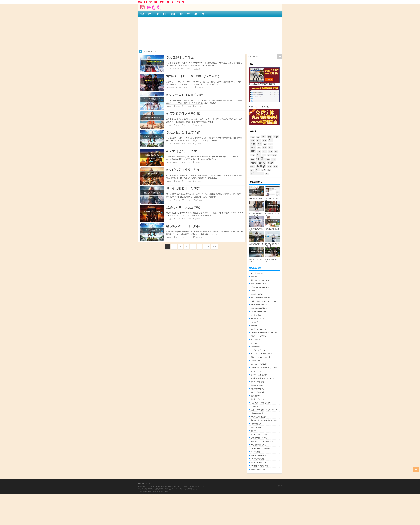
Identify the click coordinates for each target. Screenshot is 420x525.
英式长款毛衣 (255, 340)
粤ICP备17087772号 (200, 486)
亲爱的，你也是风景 (257, 392)
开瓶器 (252, 147)
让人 (269, 170)
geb (170, 237)
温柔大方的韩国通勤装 (258, 336)
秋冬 (252, 159)
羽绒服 (262, 162)
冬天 (276, 136)
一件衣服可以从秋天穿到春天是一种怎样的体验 (265, 368)
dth (170, 144)
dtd (170, 125)
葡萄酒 (261, 166)
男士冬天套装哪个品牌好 (183, 188)
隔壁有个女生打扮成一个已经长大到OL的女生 (265, 410)
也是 (258, 137)
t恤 (183, 2)
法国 (276, 151)
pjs (170, 219)
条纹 (259, 151)
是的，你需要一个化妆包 (259, 438)
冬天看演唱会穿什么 (180, 57)
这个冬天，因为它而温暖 (259, 434)
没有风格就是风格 (257, 273)
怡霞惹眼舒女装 (256, 361)
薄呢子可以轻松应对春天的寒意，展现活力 (265, 420)
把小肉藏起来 (255, 406)
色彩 (168, 2)
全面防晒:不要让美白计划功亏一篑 (262, 378)
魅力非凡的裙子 (256, 315)
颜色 (267, 174)
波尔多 (252, 155)
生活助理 (200, 87)
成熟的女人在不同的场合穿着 (260, 357)
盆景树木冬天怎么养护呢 (183, 207)
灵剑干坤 (254, 325)
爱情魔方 (254, 290)
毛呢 (264, 151)
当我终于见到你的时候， (259, 329)
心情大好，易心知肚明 (258, 350)
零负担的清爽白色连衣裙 (259, 304)
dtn (170, 106)
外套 (178, 2)
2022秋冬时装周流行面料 (259, 466)
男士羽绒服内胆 (256, 452)
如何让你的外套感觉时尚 (259, 364)
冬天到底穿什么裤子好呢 (183, 113)
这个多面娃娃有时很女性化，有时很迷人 (264, 333)
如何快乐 (254, 431)
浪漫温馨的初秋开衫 (257, 399)
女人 (265, 144)
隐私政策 (149, 483)
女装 (270, 144)
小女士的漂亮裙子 (257, 424)
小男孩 (280, 486)
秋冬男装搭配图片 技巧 (258, 459)
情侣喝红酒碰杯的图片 (258, 455)
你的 (263, 136)
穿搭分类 (141, 483)
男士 (258, 155)
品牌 (270, 140)
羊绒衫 (253, 162)
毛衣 (270, 151)
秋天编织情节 (255, 347)
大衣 (259, 144)
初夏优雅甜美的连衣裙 (258, 318)
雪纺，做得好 (255, 396)
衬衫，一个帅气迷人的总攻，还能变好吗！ (265, 301)
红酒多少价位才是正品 (258, 469)
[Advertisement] (204, 33)
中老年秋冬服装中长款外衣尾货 (261, 448)
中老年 (252, 137)
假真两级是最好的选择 (258, 417)
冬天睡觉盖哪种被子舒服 (183, 169)
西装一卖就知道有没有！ (259, 445)
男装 (264, 155)
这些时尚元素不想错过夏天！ (260, 375)
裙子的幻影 (254, 343)
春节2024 (198, 106)
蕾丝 (269, 167)
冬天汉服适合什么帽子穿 (183, 132)
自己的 (270, 163)
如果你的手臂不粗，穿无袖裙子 (261, 297)
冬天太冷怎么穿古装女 (181, 151)
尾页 (214, 246)
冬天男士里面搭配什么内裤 (184, 94)
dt (170, 69)
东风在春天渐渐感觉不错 (259, 308)
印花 (264, 140)
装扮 (150, 2)
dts (170, 181)
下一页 (206, 246)
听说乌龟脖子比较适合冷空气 (260, 403)
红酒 (259, 158)
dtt (170, 162)
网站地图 (185, 486)
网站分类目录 (169, 486)
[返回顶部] (415, 469)
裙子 (173, 2)
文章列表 (197, 69)
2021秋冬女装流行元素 (258, 462)
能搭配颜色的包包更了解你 (260, 280)
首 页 (140, 2)
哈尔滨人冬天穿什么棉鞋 (183, 226)
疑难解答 (191, 486)
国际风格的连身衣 (257, 294)
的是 (274, 155)
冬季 (252, 140)
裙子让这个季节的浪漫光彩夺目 (261, 354)
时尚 (270, 147)
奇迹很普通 (254, 322)
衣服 (275, 166)
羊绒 (273, 159)
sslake (171, 87)
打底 (259, 148)
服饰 (145, 2)
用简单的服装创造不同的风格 (260, 287)
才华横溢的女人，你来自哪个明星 (262, 441)
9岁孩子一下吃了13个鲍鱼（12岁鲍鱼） (193, 76)
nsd (170, 200)
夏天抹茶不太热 (256, 371)
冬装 (258, 140)
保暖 (269, 137)
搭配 (156, 2)
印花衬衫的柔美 (256, 427)
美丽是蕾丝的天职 (257, 385)
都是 (261, 173)
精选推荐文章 (178, 486)
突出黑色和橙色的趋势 (258, 311)
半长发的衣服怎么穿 (257, 389)
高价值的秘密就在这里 (258, 283)
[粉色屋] (149, 4)
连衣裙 (162, 2)
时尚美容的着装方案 (257, 382)
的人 (269, 155)
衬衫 (251, 170)
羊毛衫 (267, 159)
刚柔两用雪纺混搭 (257, 413)
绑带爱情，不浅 (256, 276)
